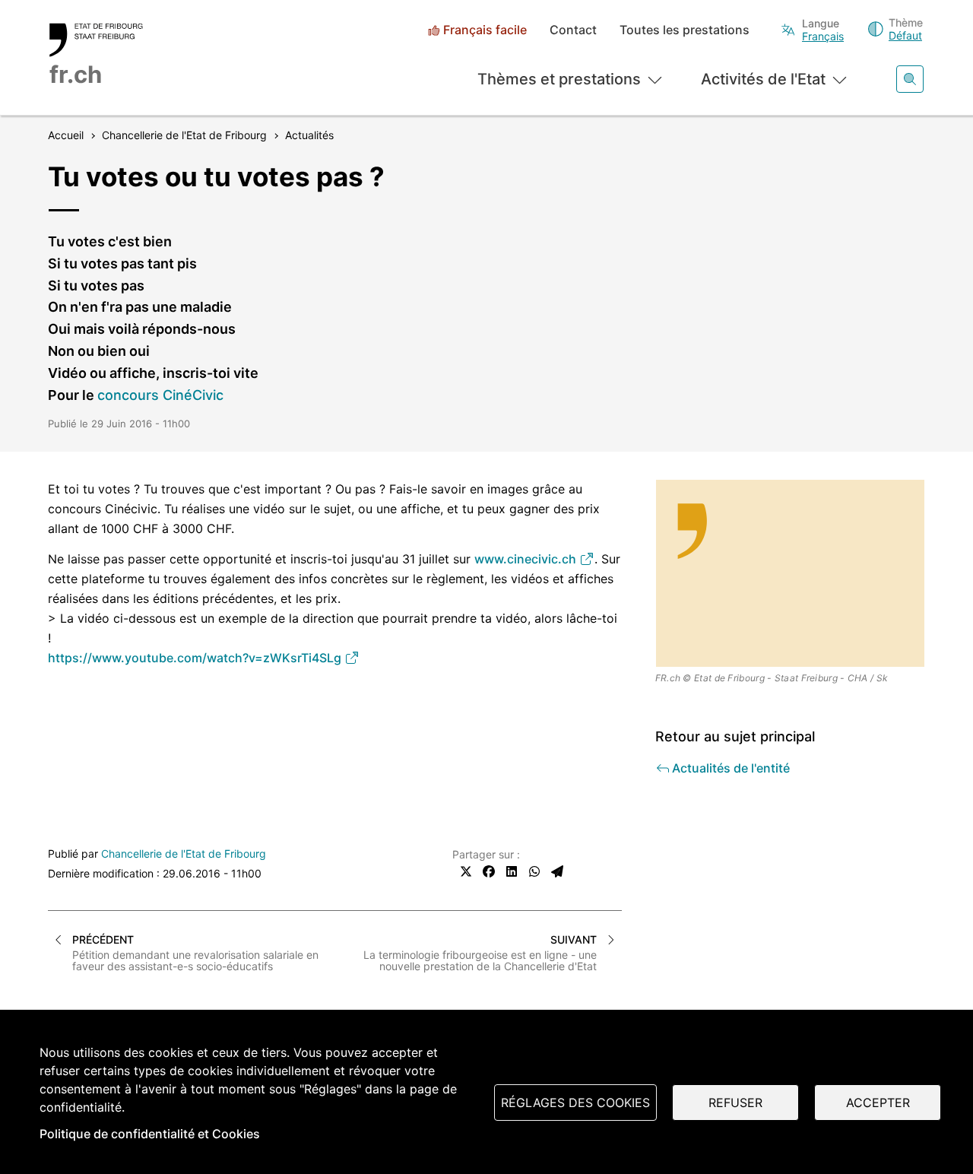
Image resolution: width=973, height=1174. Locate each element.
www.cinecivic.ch (526, 558)
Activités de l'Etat (763, 79)
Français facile (485, 30)
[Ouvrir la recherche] (910, 79)
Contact (573, 30)
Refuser (735, 1102)
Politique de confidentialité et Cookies (150, 1133)
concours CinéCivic (160, 395)
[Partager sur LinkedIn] (512, 871)
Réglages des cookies (575, 1102)
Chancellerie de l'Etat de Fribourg (183, 853)
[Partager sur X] (466, 871)
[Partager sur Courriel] (557, 871)
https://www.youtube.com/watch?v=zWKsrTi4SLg (196, 657)
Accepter (878, 1102)
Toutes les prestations (685, 30)
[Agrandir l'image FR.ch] (790, 573)
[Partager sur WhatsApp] (534, 871)
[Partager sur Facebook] (489, 871)
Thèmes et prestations (559, 79)
